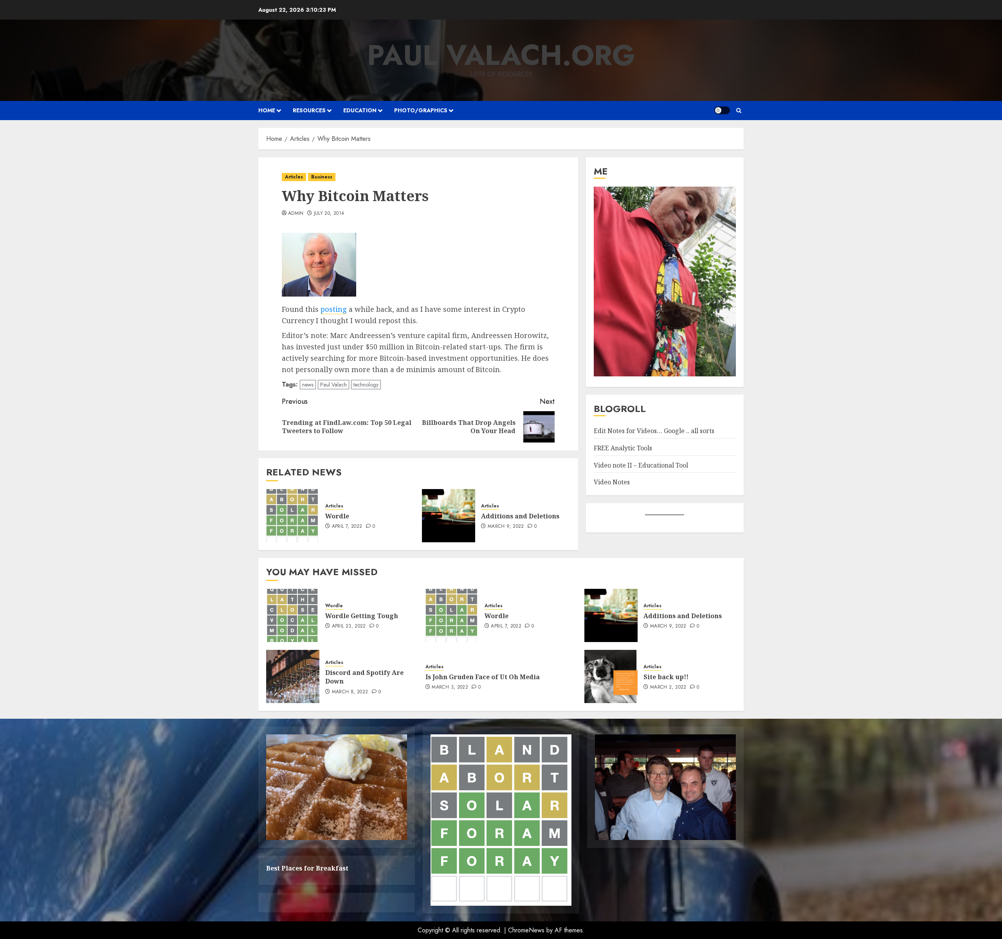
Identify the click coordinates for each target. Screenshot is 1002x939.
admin (296, 213)
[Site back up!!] (611, 676)
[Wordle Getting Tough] (292, 615)
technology (365, 385)
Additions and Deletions (520, 516)
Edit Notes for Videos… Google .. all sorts (654, 431)
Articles (294, 176)
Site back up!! (665, 677)
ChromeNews (526, 930)
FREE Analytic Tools (623, 448)
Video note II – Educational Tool (641, 465)
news (308, 385)
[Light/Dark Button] (722, 110)
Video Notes (612, 482)
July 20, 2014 (329, 213)
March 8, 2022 (350, 692)
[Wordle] (292, 515)
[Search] (739, 110)
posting (334, 309)
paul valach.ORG (501, 55)
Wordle (337, 516)
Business (321, 176)
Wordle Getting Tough (361, 616)
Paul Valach (333, 385)
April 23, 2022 (349, 626)
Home (266, 110)
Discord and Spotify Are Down (364, 676)
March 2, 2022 (668, 687)
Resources (309, 110)
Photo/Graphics (420, 110)
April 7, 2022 (347, 526)
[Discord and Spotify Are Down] (292, 676)
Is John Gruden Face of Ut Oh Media (482, 677)
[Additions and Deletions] (448, 515)
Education (360, 110)
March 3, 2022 (450, 687)
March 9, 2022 (506, 526)
